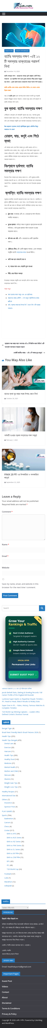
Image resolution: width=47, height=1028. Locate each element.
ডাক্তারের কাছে (21, 252)
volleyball (7, 886)
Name (5, 544)
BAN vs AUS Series (14, 837)
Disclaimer (7, 1003)
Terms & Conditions (11, 1008)
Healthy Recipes (8, 791)
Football (7, 874)
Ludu (6, 878)
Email (5, 556)
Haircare (7, 751)
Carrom (7, 822)
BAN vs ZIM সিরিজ (13, 857)
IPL (8, 865)
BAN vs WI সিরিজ (13, 853)
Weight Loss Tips (11, 787)
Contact (5, 992)
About (5, 997)
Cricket (7, 830)
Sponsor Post (9, 807)
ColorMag (38, 1020)
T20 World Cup (12, 869)
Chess (6, 826)
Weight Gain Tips (10, 783)
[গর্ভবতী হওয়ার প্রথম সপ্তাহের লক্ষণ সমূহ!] (23, 409)
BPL (8, 861)
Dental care (8, 743)
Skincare (7, 775)
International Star (8, 795)
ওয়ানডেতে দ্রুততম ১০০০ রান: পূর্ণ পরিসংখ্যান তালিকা (17, 688)
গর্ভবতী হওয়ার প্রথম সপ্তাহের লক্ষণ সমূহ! (20, 435)
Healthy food (9, 759)
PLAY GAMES (7, 811)
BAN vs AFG (11, 833)
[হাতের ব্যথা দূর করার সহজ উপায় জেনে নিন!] (23, 367)
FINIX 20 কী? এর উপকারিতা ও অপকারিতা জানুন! (21, 476)
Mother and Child (11, 771)
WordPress (9, 1023)
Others (4, 799)
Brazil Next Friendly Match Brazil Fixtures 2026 (20, 732)
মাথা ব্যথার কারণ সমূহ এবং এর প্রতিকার (20, 294)
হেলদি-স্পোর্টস (20, 1020)
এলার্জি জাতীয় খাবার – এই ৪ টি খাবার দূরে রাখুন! (27, 352)
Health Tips (9, 51)
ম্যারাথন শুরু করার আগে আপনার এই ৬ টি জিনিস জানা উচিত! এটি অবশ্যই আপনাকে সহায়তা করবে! (24, 345)
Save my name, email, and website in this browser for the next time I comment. (20, 586)
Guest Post (7, 981)
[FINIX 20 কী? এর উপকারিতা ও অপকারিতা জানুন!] (23, 450)
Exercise (7, 747)
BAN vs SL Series (13, 849)
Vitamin (7, 779)
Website (5, 567)
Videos (5, 986)
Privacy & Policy (9, 1014)
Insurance (8, 803)
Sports (4, 815)
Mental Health (9, 767)
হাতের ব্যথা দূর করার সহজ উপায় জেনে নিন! (21, 393)
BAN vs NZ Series (14, 841)
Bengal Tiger (7, 728)
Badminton (8, 818)
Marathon (8, 882)
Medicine (7, 763)
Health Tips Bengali (22, 51)
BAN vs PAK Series (14, 845)
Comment (7, 511)
